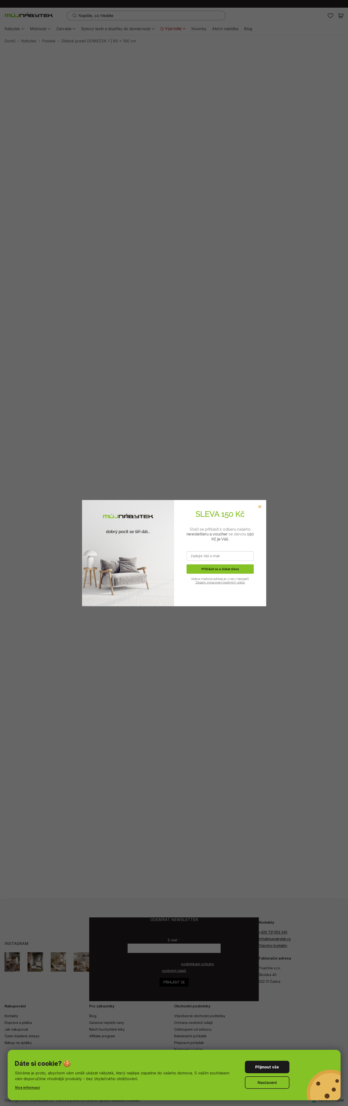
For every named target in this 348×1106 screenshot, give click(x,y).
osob (226, 582)
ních (233, 582)
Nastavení (267, 1082)
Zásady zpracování (208, 582)
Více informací (27, 1087)
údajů (240, 582)
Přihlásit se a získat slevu (220, 569)
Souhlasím (267, 1067)
